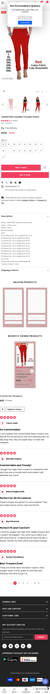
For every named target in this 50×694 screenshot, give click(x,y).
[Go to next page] (39, 583)
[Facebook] (2, 182)
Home (3, 8)
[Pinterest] (11, 182)
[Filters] (2, 409)
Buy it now (25, 175)
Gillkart (19, 371)
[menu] (2, 3)
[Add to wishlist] (45, 168)
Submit (41, 637)
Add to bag (21, 167)
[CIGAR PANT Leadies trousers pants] (25, 354)
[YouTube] (23, 646)
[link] (13, 318)
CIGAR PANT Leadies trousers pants (23, 375)
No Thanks (25, 18)
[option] (25, 52)
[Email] (15, 182)
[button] (42, 92)
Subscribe (25, 23)
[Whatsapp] (20, 182)
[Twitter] (7, 182)
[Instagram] (10, 646)
